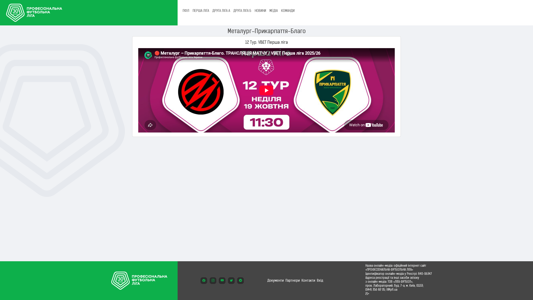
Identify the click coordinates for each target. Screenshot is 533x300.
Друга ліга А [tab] (221, 11)
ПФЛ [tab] (186, 11)
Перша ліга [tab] (201, 11)
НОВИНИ (260, 11)
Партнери (292, 280)
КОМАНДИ (288, 11)
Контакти (308, 280)
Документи (275, 280)
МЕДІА (273, 11)
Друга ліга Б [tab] (242, 11)
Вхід (320, 280)
